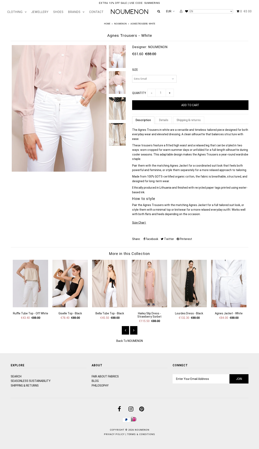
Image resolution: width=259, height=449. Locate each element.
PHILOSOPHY (100, 385)
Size (135, 69)
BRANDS (74, 12)
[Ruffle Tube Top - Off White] (30, 306)
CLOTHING (15, 12)
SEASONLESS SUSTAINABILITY (31, 380)
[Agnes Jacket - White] (229, 306)
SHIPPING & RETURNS (25, 385)
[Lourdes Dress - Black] (189, 306)
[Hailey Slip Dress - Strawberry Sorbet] (149, 306)
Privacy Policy (114, 434)
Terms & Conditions (141, 434)
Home (107, 24)
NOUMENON (120, 24)
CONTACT (96, 12)
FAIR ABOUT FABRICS (105, 376)
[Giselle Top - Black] (70, 306)
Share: (136, 239)
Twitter (168, 239)
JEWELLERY (40, 12)
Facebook (151, 239)
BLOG (95, 380)
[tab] (143, 120)
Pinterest (185, 239)
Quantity (139, 93)
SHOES (58, 12)
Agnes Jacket (198, 205)
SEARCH (16, 376)
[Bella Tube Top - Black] (110, 306)
